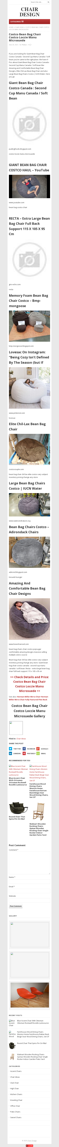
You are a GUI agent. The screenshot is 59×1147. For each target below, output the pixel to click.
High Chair (14, 1088)
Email (43, 753)
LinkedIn (17, 753)
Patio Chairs (15, 1111)
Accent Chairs (16, 1071)
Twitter (17, 749)
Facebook (31, 749)
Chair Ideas (19, 27)
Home (11, 27)
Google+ (44, 749)
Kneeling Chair (16, 1100)
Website (12, 896)
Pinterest (31, 753)
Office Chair (15, 1106)
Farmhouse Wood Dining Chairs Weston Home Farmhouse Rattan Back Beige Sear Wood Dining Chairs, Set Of (33, 1034)
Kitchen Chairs (16, 1094)
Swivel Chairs (15, 1117)
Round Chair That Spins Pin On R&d (31, 1043)
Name (12, 877)
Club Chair (14, 1083)
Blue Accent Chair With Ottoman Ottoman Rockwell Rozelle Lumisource (33, 1021)
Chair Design (32, 1141)
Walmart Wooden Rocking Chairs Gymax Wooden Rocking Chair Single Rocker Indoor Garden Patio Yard (32, 1056)
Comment (13, 850)
